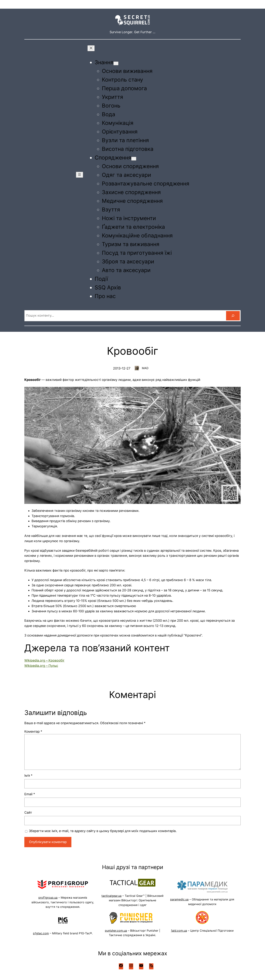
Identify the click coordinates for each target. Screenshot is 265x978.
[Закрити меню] (91, 48)
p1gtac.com (41, 933)
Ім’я (28, 775)
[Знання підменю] (115, 63)
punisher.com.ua (116, 930)
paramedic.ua (179, 899)
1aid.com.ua (179, 930)
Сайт (28, 812)
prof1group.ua (48, 897)
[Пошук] (233, 315)
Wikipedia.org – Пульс (41, 666)
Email (29, 794)
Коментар (33, 731)
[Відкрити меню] (79, 175)
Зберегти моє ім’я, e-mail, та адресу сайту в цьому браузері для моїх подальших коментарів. (103, 831)
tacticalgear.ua (111, 896)
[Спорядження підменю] (133, 159)
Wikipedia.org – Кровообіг (44, 660)
